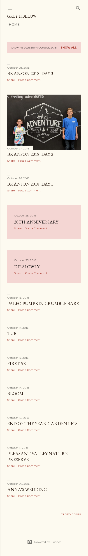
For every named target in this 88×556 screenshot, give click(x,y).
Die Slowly (26, 267)
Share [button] (11, 79)
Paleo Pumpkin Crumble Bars (43, 303)
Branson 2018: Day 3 (30, 73)
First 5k (16, 363)
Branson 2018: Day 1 (30, 184)
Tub (11, 333)
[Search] (78, 7)
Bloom (15, 393)
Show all (69, 47)
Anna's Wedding (27, 489)
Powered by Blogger (47, 542)
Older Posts (71, 514)
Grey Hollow (21, 16)
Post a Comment (29, 79)
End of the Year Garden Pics (42, 423)
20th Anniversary (36, 222)
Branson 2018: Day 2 (30, 154)
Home (14, 25)
